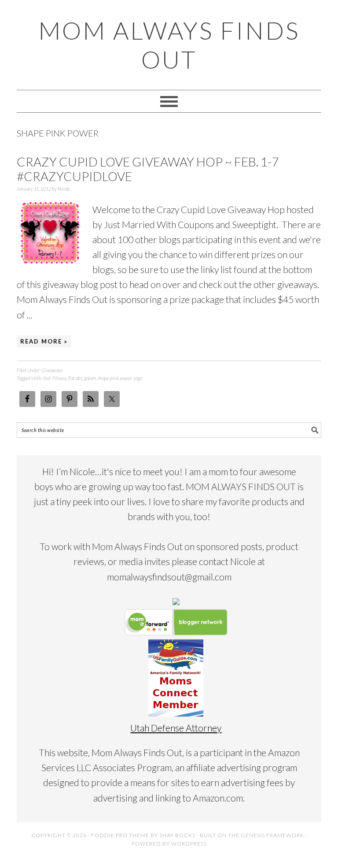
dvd (47, 378)
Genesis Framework (272, 835)
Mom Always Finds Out (169, 45)
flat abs (75, 378)
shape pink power (115, 378)
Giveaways (51, 370)
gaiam (90, 378)
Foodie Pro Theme (120, 835)
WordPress (189, 843)
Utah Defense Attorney (175, 727)
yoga (137, 378)
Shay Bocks (177, 835)
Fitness (59, 378)
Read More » (44, 341)
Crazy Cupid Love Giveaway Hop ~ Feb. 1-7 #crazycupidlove (148, 169)
